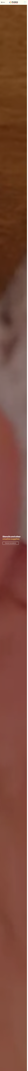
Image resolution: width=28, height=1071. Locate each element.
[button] (25, 2)
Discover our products (10, 543)
